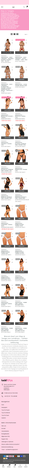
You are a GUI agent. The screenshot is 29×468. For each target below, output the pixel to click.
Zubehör (3, 418)
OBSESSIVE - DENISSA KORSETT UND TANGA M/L (21, 197)
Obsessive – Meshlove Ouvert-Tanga (7, 116)
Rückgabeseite (5, 434)
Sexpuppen (4, 407)
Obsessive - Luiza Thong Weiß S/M (21, 85)
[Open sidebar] (2, 236)
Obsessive (3, 56)
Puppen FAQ (4, 439)
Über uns (3, 426)
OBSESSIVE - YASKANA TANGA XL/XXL (6, 304)
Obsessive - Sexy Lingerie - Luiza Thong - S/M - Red (21, 58)
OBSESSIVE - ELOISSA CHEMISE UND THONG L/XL (20, 144)
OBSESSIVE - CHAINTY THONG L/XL (6, 144)
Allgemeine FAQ (5, 436)
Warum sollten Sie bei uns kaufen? (10, 444)
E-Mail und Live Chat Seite (11, 393)
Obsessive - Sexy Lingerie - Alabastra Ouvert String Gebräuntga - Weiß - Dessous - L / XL (7, 88)
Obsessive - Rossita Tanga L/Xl (20, 116)
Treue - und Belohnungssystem (9, 449)
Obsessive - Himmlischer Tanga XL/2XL (19, 252)
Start (2, 404)
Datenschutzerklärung (7, 447)
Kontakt (3, 428)
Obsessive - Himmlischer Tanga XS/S (19, 225)
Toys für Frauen (5, 410)
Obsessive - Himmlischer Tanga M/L (5, 252)
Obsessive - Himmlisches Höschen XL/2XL (20, 278)
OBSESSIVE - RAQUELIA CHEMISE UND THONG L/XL (7, 169)
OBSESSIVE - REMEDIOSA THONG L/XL (21, 169)
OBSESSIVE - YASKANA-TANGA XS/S (6, 225)
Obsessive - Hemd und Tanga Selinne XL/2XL (21, 329)
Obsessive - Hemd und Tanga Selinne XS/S (21, 304)
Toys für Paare (5, 415)
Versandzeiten (5, 431)
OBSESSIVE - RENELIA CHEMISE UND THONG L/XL (6, 197)
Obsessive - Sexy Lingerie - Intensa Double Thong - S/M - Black (7, 59)
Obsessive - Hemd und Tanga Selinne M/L (7, 329)
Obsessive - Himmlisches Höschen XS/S (6, 278)
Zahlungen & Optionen (7, 441)
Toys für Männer (5, 412)
